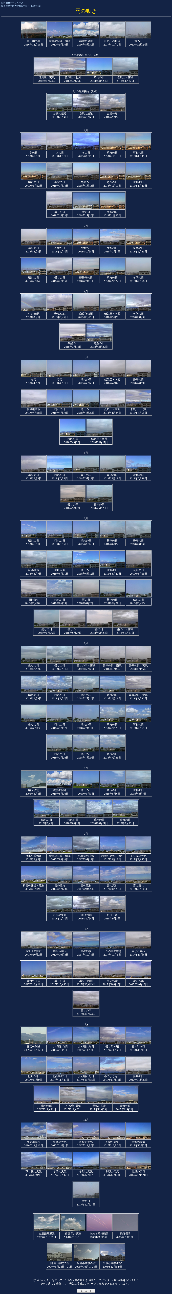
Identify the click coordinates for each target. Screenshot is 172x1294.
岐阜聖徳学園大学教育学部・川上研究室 (21, 6)
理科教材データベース (12, 3)
